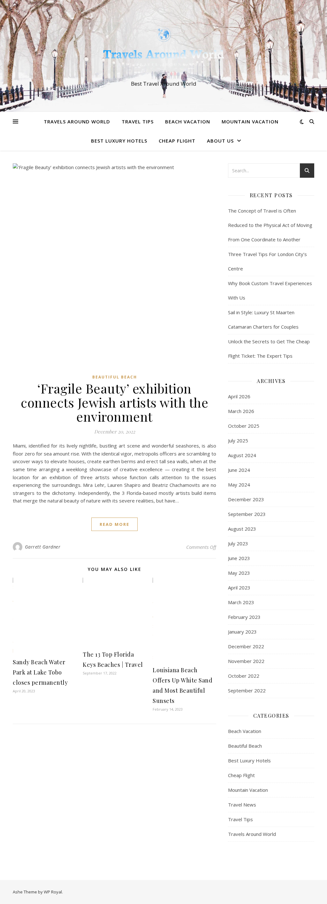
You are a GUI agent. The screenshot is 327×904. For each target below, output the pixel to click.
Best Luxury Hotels (119, 140)
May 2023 (239, 573)
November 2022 (246, 661)
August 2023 (242, 529)
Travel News (242, 804)
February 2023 (244, 617)
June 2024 (239, 470)
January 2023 (242, 631)
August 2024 (242, 455)
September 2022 (247, 690)
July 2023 (238, 543)
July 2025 (238, 440)
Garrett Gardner (43, 547)
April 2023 (239, 587)
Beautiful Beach (114, 377)
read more (114, 524)
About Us (220, 140)
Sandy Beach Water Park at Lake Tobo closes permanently (40, 672)
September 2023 (247, 514)
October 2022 (243, 676)
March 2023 (241, 602)
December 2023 (246, 499)
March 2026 (241, 411)
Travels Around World (77, 121)
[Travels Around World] (163, 50)
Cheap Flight (177, 140)
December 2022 (246, 646)
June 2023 (239, 558)
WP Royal (53, 892)
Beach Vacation (187, 121)
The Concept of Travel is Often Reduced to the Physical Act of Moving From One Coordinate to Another (270, 225)
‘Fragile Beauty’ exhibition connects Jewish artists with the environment (114, 402)
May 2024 (239, 484)
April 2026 (239, 396)
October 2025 (243, 426)
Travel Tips (138, 121)
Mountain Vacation (250, 121)
